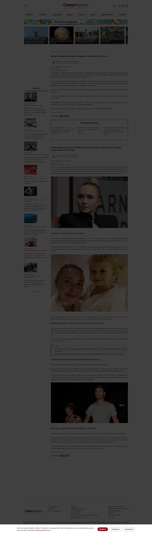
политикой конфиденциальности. (39, 530)
